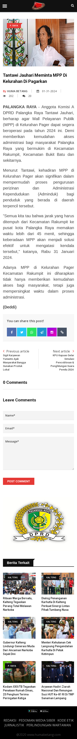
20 (29, 96)
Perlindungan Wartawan (48, 725)
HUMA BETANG (15, 91)
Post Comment (18, 481)
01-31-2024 (49, 91)
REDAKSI (10, 720)
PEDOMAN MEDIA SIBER (37, 720)
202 (11, 96)
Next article (62, 360)
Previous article (16, 360)
